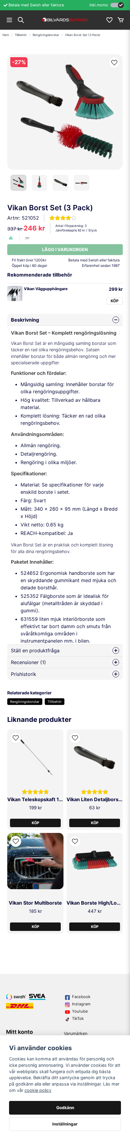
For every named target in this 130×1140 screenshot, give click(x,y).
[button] (114, 62)
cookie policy (37, 1090)
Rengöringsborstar (46, 35)
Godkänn (65, 1107)
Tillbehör (21, 35)
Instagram (81, 1003)
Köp (115, 301)
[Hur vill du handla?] (117, 5)
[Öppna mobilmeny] (9, 20)
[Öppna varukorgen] (120, 20)
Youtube (80, 1011)
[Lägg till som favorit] (109, 20)
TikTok (78, 1018)
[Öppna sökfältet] (21, 20)
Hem (5, 35)
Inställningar (65, 1124)
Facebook (81, 996)
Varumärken (75, 1033)
